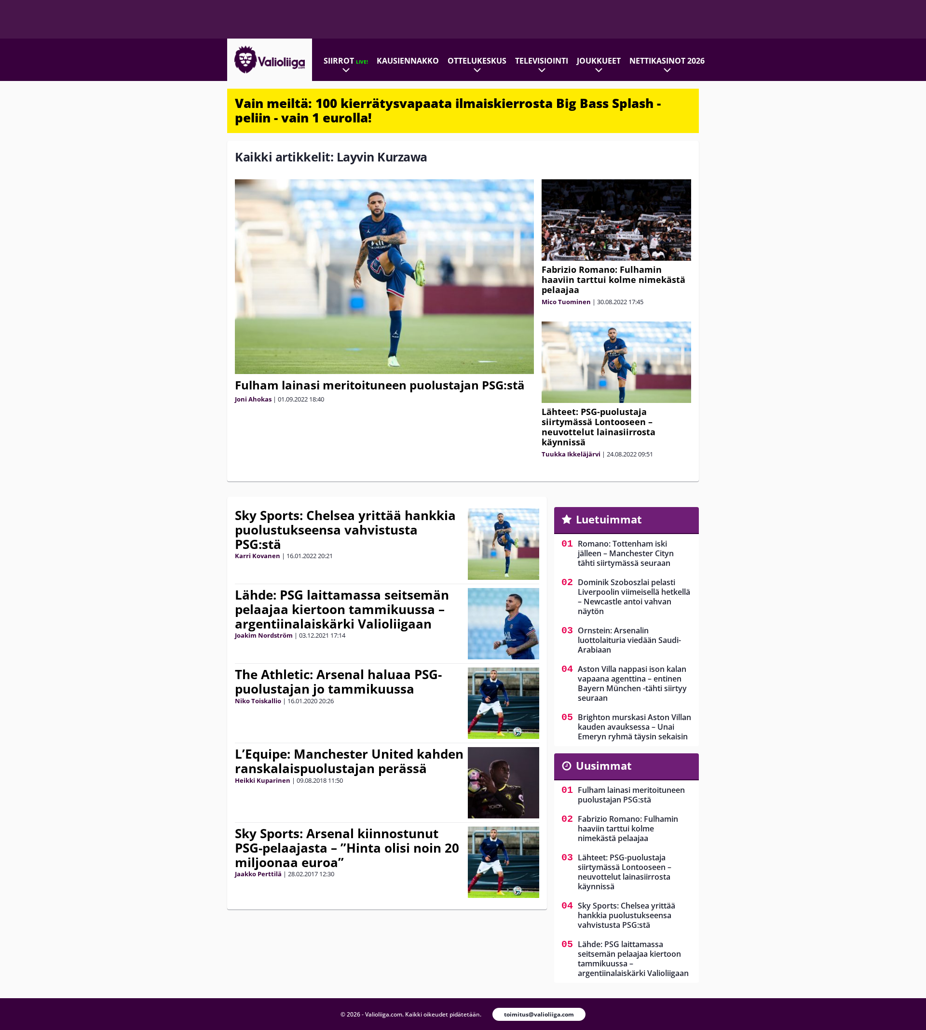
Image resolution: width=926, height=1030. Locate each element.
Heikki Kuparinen (262, 780)
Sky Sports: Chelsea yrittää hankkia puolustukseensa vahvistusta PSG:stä (345, 530)
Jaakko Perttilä (258, 873)
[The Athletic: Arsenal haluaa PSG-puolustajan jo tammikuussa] (503, 703)
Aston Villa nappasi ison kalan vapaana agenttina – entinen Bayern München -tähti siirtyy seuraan (632, 683)
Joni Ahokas (253, 399)
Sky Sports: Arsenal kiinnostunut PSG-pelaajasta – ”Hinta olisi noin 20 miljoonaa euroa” (347, 848)
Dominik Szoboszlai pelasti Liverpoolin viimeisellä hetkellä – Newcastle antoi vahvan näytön (634, 596)
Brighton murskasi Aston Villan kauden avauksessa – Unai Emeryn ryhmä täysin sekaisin (634, 727)
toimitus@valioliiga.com (539, 1014)
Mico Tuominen (566, 301)
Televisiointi (541, 60)
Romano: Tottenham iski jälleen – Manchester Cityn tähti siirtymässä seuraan (626, 553)
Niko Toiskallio (258, 700)
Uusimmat (604, 765)
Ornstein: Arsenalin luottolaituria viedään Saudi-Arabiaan (629, 640)
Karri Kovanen (257, 555)
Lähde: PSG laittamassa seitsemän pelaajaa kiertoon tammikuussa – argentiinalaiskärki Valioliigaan (342, 609)
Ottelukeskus (477, 60)
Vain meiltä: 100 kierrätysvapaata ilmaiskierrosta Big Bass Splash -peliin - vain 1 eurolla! (448, 110)
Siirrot (346, 60)
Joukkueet (599, 60)
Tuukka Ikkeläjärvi (571, 454)
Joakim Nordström (264, 635)
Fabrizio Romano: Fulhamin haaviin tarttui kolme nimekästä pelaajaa (613, 279)
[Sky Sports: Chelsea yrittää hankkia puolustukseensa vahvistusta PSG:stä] (503, 544)
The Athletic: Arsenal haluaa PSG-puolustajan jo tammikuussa (338, 681)
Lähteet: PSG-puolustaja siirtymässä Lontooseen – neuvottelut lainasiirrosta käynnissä (598, 427)
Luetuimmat (609, 519)
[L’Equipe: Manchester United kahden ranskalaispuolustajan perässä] (503, 782)
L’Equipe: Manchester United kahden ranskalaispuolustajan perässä (349, 761)
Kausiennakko (408, 60)
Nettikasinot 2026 (667, 60)
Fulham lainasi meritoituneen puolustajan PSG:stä (380, 385)
